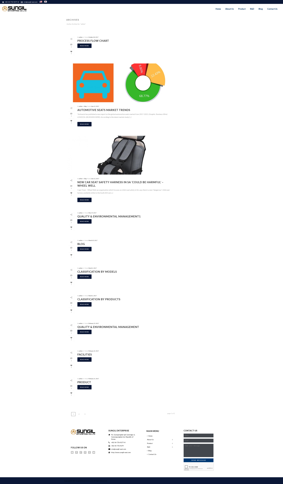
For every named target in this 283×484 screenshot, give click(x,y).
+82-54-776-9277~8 (12, 2)
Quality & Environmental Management (108, 326)
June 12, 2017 (95, 106)
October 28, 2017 (93, 37)
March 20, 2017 (93, 240)
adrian (80, 37)
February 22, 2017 (94, 351)
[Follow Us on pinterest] (85, 452)
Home (218, 9)
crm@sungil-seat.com (30, 2)
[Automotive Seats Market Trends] (120, 82)
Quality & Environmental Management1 (109, 216)
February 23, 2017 (94, 323)
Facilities (84, 354)
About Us (229, 9)
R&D (252, 9)
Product (242, 9)
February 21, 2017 (94, 378)
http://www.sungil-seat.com (121, 452)
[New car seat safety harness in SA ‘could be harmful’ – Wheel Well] (120, 155)
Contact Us (272, 9)
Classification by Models (97, 271)
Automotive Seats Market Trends (103, 110)
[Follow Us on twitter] (93, 452)
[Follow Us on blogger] (72, 452)
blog (85, 106)
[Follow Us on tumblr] (89, 452)
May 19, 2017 (92, 213)
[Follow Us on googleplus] (80, 452)
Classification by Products (98, 299)
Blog (261, 9)
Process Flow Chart (93, 40)
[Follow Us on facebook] (76, 452)
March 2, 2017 (93, 268)
